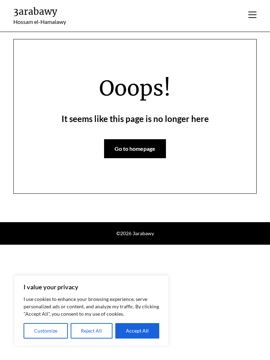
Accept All (137, 331)
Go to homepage (135, 148)
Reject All (91, 331)
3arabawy (35, 11)
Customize (45, 331)
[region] (91, 310)
